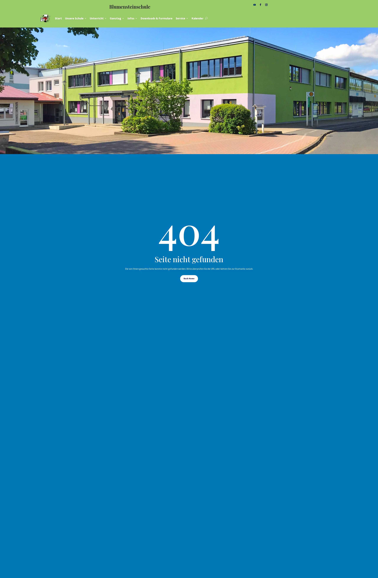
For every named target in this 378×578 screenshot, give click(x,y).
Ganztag (115, 18)
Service (180, 18)
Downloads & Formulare (156, 18)
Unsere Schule (74, 18)
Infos (130, 18)
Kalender (197, 18)
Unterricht (97, 18)
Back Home (189, 278)
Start (58, 18)
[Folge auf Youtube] (254, 4)
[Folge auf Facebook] (260, 4)
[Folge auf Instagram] (266, 4)
